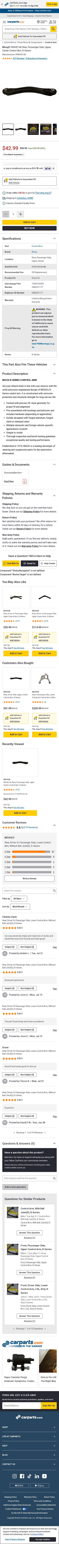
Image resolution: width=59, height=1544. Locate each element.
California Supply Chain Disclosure (17, 1505)
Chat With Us (13, 563)
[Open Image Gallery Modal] (29, 91)
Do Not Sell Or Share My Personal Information (29, 1513)
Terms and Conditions (42, 1501)
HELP (4, 1446)
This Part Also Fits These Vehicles (24, 364)
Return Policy (23, 528)
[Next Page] (45, 1133)
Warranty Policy (30, 546)
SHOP (5, 1427)
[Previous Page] (14, 1133)
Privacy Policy (13, 1501)
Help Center (49, 563)
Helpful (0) (9, 947)
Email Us (31, 563)
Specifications (11, 238)
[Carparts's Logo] (16, 22)
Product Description (15, 373)
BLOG (5, 1455)
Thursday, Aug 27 (43, 193)
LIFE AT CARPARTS (11, 1436)
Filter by (6, 899)
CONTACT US (8, 1464)
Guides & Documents (16, 464)
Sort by (5, 906)
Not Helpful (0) (27, 947)
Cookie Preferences (13, 1509)
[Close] (56, 1529)
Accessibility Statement (46, 1505)
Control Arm (37, 246)
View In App (52, 4)
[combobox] (20, 906)
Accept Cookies (43, 1539)
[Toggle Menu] (4, 22)
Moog (34, 252)
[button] (29, 4)
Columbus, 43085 (25, 198)
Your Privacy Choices (45, 1509)
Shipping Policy (31, 511)
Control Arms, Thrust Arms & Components (23, 42)
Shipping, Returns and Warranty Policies (22, 496)
